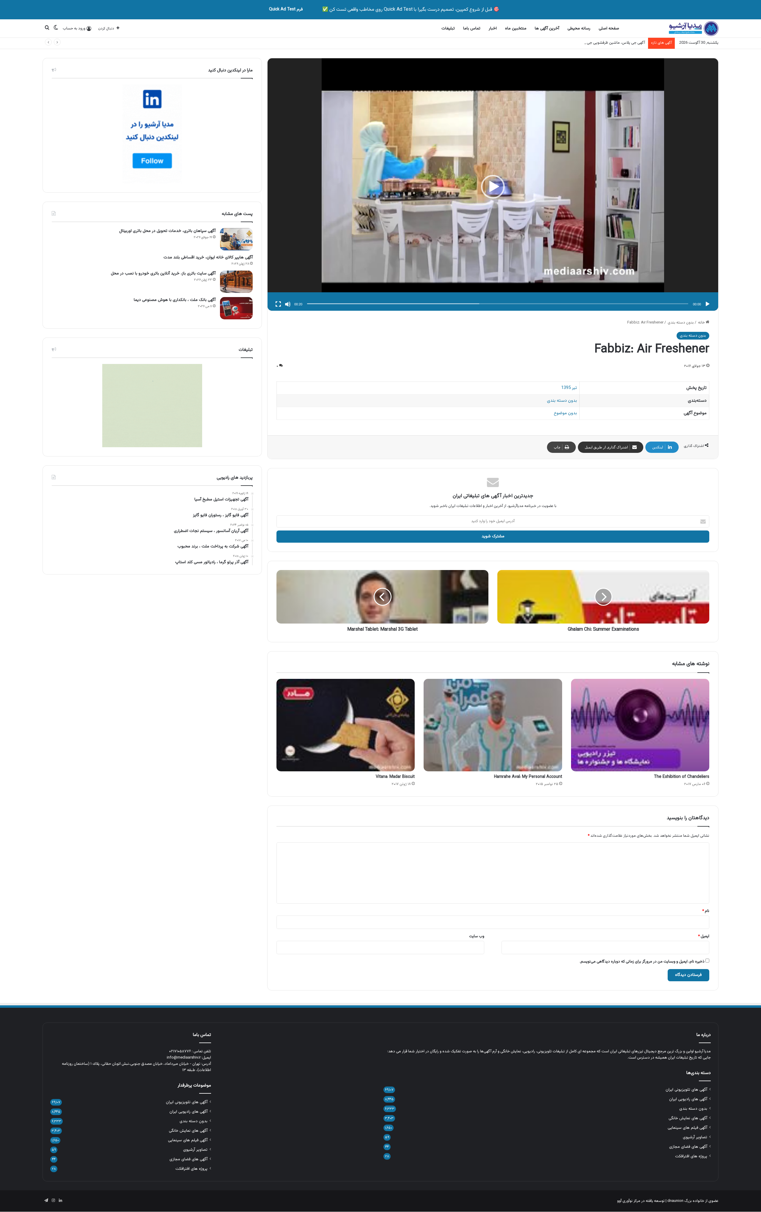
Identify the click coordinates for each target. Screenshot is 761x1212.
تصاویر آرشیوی (695, 1137)
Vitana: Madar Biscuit (395, 777)
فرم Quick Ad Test (286, 9)
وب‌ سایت (476, 936)
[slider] (497, 303)
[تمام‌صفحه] (278, 304)
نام (705, 911)
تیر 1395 (569, 387)
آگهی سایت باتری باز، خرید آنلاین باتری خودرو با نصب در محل (163, 273)
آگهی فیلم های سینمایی (687, 1128)
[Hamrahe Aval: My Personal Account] (493, 725)
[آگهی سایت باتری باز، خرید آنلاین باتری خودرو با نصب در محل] (236, 282)
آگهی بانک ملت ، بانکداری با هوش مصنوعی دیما (175, 300)
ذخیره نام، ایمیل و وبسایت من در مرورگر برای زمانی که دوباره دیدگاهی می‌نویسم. (642, 962)
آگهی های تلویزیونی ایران (686, 1090)
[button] (493, 187)
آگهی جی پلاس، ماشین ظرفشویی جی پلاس (611, 43)
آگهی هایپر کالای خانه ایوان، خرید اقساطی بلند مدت (208, 257)
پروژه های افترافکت (691, 1156)
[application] (493, 186)
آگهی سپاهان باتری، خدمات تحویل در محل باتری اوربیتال (167, 231)
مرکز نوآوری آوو (628, 1201)
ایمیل (703, 936)
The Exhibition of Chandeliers (681, 777)
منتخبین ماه (515, 28)
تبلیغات (448, 28)
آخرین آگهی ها (547, 28)
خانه (702, 323)
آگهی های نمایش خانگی (688, 1118)
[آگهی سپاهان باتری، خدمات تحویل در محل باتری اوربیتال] (236, 239)
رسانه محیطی (578, 28)
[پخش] (707, 304)
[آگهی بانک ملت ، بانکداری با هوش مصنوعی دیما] (236, 308)
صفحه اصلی (609, 28)
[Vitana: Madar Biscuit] (345, 725)
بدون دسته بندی (681, 323)
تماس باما (471, 28)
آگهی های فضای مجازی (688, 1147)
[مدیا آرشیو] (693, 28)
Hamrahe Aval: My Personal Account (528, 777)
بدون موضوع (565, 413)
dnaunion (675, 1201)
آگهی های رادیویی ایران (688, 1099)
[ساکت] (288, 304)
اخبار (493, 28)
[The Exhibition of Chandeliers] (640, 725)
